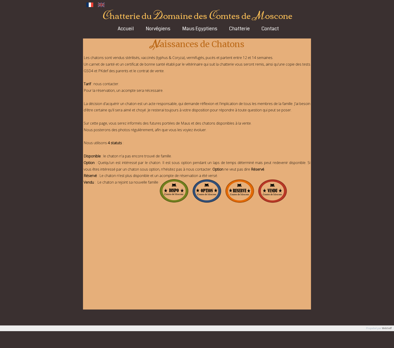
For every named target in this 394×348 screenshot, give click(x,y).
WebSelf (387, 328)
